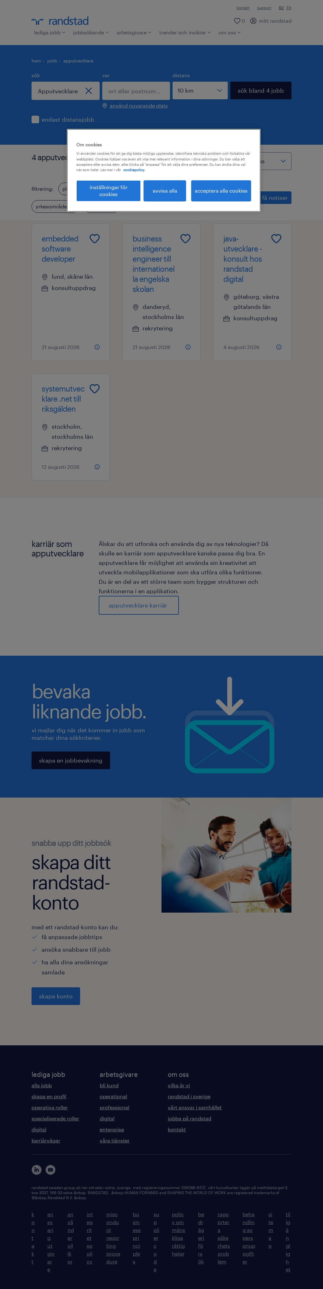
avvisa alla (165, 191)
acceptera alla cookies (221, 191)
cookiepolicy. (134, 170)
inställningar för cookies (108, 190)
